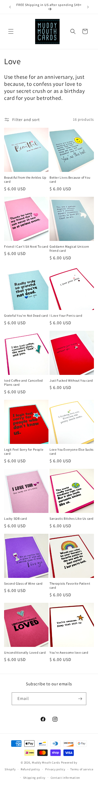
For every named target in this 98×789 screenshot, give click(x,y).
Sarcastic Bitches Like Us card (72, 518)
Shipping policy (34, 778)
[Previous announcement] (10, 7)
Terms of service (81, 769)
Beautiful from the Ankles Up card (25, 179)
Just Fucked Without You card (71, 380)
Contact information (65, 778)
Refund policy (30, 769)
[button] (11, 31)
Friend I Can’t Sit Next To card (26, 246)
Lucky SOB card (15, 518)
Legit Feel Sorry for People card (23, 451)
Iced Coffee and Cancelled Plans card (23, 382)
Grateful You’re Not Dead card (26, 315)
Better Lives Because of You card (70, 179)
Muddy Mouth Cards (46, 762)
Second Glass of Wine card (23, 583)
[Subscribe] (80, 698)
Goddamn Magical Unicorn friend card (69, 248)
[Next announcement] (88, 7)
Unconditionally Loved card (25, 652)
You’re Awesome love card (69, 652)
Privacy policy (55, 769)
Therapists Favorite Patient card (70, 585)
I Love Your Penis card (66, 315)
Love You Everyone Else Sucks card (72, 451)
